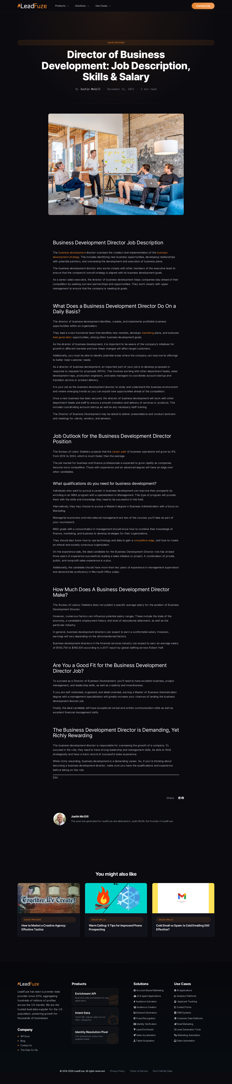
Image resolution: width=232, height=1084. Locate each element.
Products (60, 5)
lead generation (62, 337)
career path (119, 451)
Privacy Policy (117, 1071)
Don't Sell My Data (162, 1071)
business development (72, 252)
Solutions (80, 5)
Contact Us (203, 5)
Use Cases (101, 5)
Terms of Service (139, 1071)
